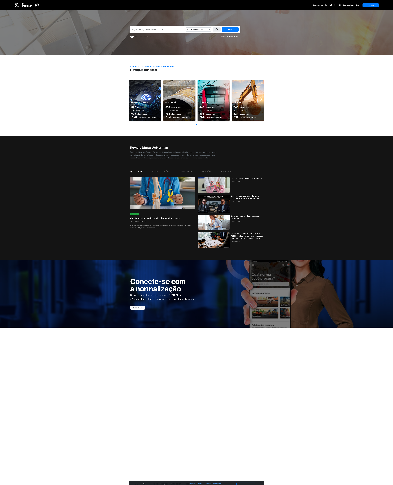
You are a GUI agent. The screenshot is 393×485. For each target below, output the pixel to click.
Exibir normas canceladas (143, 37)
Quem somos (318, 5)
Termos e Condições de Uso (200, 484)
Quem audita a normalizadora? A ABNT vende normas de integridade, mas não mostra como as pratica (247, 236)
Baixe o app (137, 308)
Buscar (231, 29)
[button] (196, 124)
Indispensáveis (139, 114)
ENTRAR (371, 5)
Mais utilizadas (139, 107)
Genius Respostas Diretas (143, 117)
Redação (143, 222)
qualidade (134, 214)
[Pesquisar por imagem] (217, 29)
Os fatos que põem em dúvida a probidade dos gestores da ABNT (245, 197)
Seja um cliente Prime (351, 5)
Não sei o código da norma (229, 36)
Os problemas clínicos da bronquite (246, 178)
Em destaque (137, 111)
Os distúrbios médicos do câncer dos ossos (155, 218)
